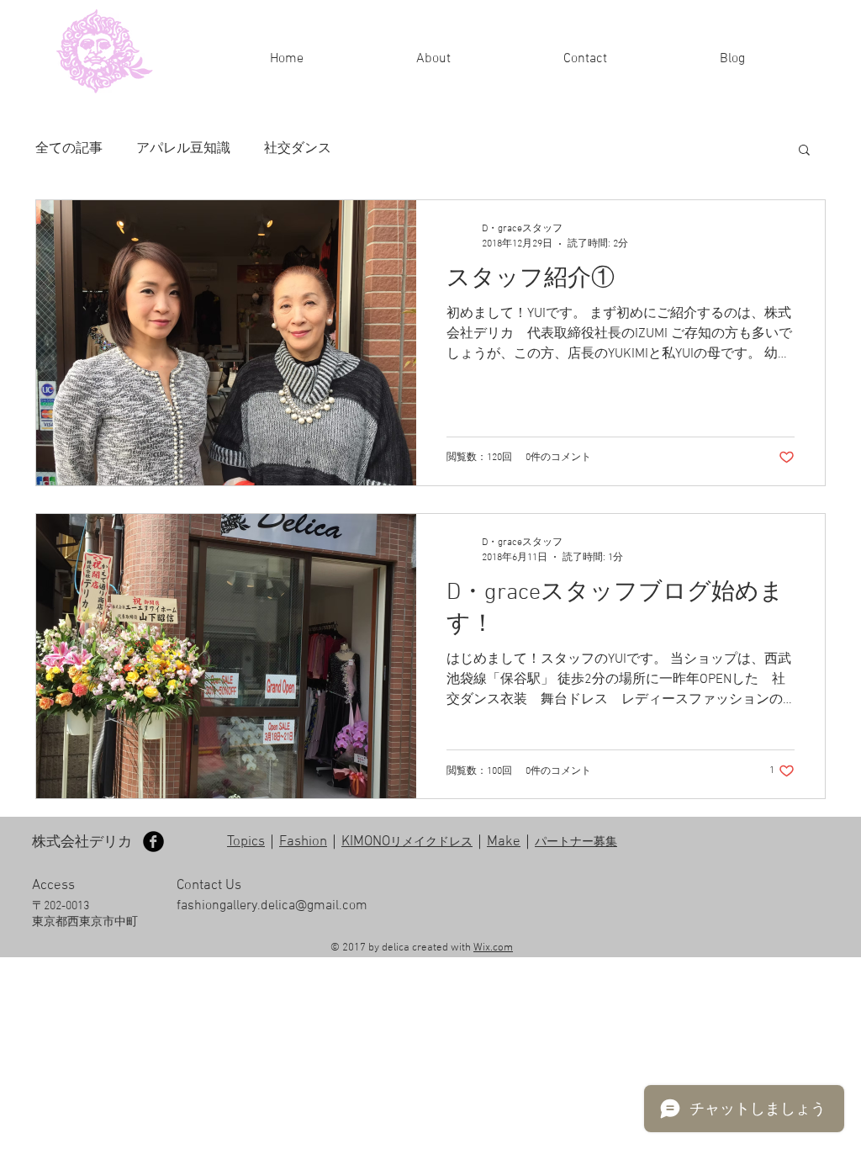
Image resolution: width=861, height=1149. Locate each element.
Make (503, 842)
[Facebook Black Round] (153, 841)
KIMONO (407, 842)
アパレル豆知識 (183, 148)
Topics (246, 842)
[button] (804, 151)
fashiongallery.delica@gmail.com (272, 905)
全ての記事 (69, 148)
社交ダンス (297, 148)
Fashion (303, 842)
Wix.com (493, 948)
